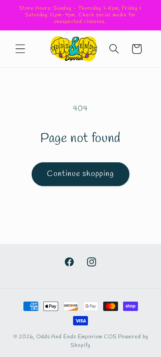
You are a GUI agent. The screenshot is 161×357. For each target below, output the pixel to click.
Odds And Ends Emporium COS (76, 337)
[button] (20, 49)
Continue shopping (80, 174)
